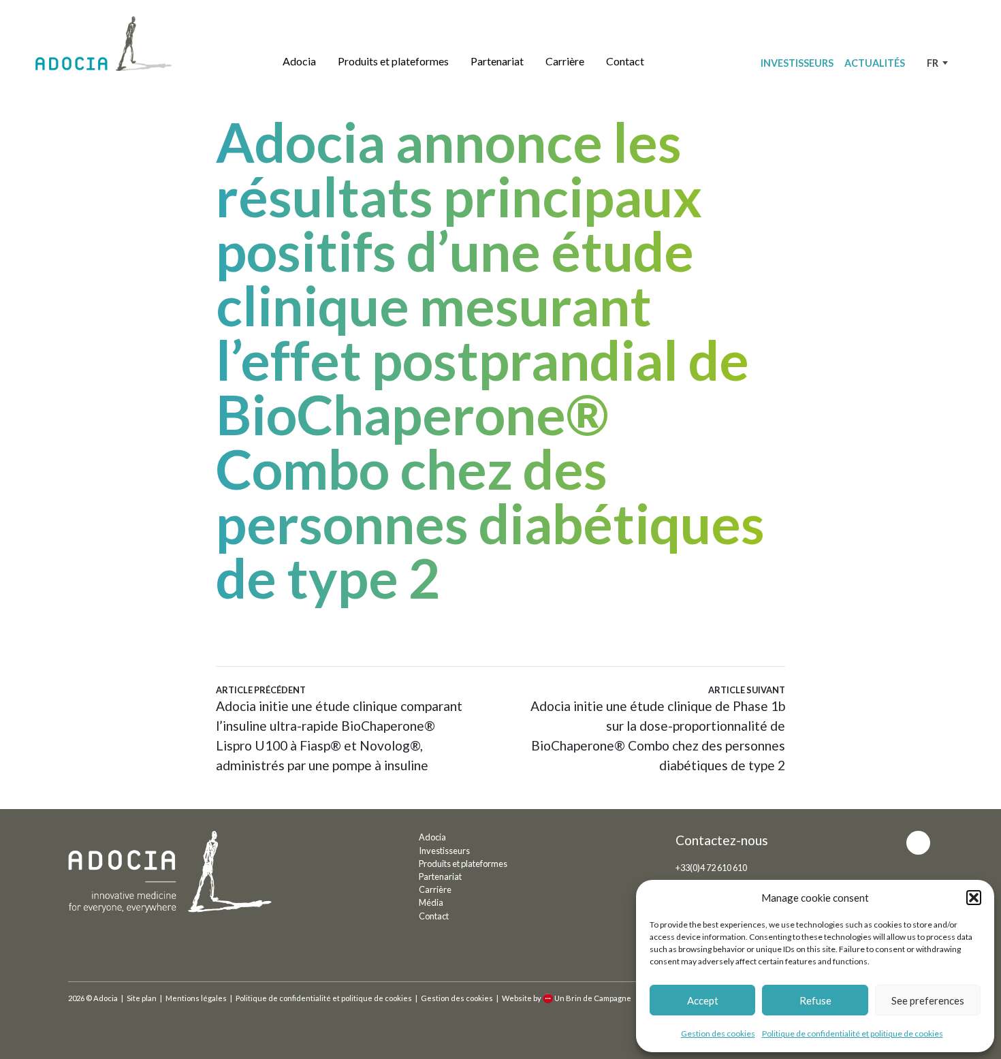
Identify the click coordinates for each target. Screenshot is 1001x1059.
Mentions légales (196, 998)
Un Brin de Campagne (592, 998)
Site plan (142, 998)
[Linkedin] (918, 843)
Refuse (815, 1000)
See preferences (927, 1000)
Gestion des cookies (718, 1033)
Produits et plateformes (393, 60)
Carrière (564, 60)
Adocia (299, 60)
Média (431, 902)
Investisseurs (797, 63)
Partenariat (497, 60)
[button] (974, 897)
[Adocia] (103, 43)
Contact (625, 60)
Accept (702, 1000)
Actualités (874, 63)
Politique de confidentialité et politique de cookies (852, 1033)
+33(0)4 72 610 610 (711, 867)
